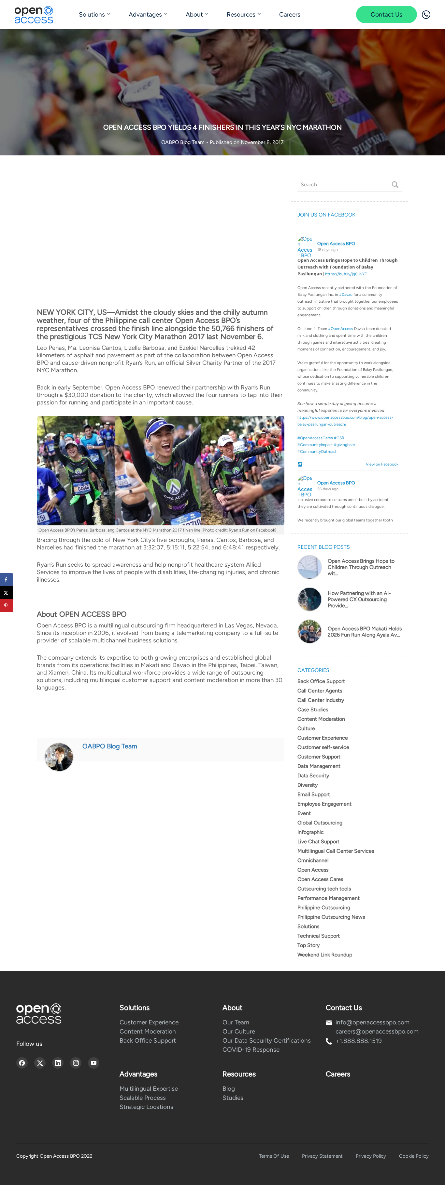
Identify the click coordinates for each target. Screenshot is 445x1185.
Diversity (307, 785)
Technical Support (318, 936)
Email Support (313, 794)
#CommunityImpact (315, 444)
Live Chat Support (318, 841)
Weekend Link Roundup (324, 955)
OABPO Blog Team (183, 142)
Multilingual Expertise (149, 1088)
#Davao (345, 294)
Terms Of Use (274, 1156)
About (194, 14)
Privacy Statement (322, 1156)
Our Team (236, 1022)
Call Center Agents (319, 691)
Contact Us (386, 14)
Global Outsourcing (319, 823)
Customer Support (318, 757)
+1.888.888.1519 (359, 1041)
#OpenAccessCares (315, 438)
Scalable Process (143, 1097)
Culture (306, 728)
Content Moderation (321, 719)
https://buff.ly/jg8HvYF (346, 274)
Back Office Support (321, 681)
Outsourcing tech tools (324, 889)
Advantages (145, 14)
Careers (289, 14)
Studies (233, 1097)
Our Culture (239, 1031)
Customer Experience (322, 738)
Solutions (92, 14)
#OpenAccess (340, 328)
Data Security (313, 775)
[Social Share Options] (300, 465)
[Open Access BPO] (38, 1013)
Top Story (308, 945)
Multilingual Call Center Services (335, 851)
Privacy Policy (371, 1156)
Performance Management (328, 898)
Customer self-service (323, 747)
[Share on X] (6, 592)
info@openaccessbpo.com (372, 1022)
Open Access (312, 870)
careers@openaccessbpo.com (377, 1031)
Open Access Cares (320, 879)
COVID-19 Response (251, 1049)
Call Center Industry (320, 700)
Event (304, 813)
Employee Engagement (324, 804)
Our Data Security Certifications (267, 1040)
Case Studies (312, 709)
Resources (241, 14)
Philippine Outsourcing (323, 907)
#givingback (344, 444)
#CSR (339, 438)
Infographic (310, 832)
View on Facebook (380, 464)
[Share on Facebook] (6, 579)
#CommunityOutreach (317, 451)
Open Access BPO (336, 243)
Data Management (318, 766)
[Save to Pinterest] (6, 605)
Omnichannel (313, 860)
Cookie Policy (414, 1156)
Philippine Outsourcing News (331, 917)
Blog (229, 1088)
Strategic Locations (146, 1107)
